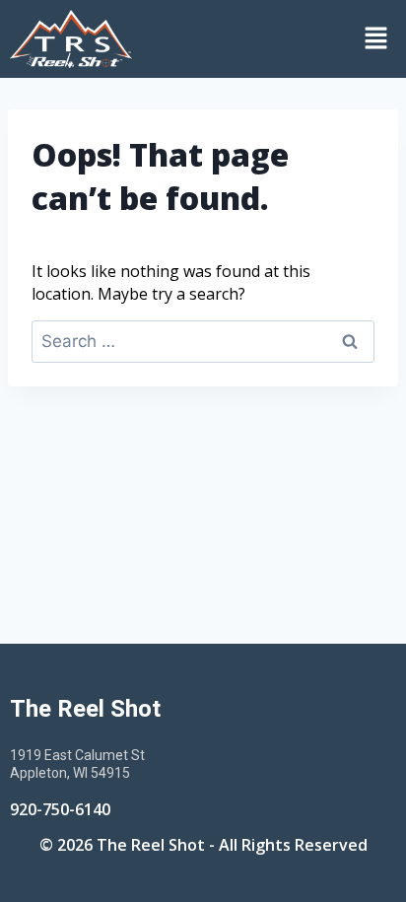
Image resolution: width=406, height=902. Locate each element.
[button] (274, 38)
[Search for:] (203, 341)
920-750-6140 (60, 809)
